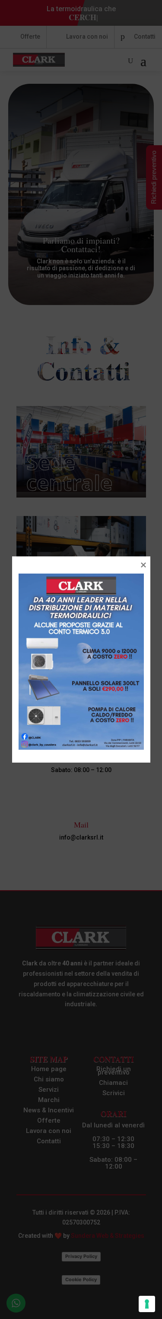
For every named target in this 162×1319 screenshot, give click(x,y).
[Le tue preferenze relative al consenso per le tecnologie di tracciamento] (147, 1304)
